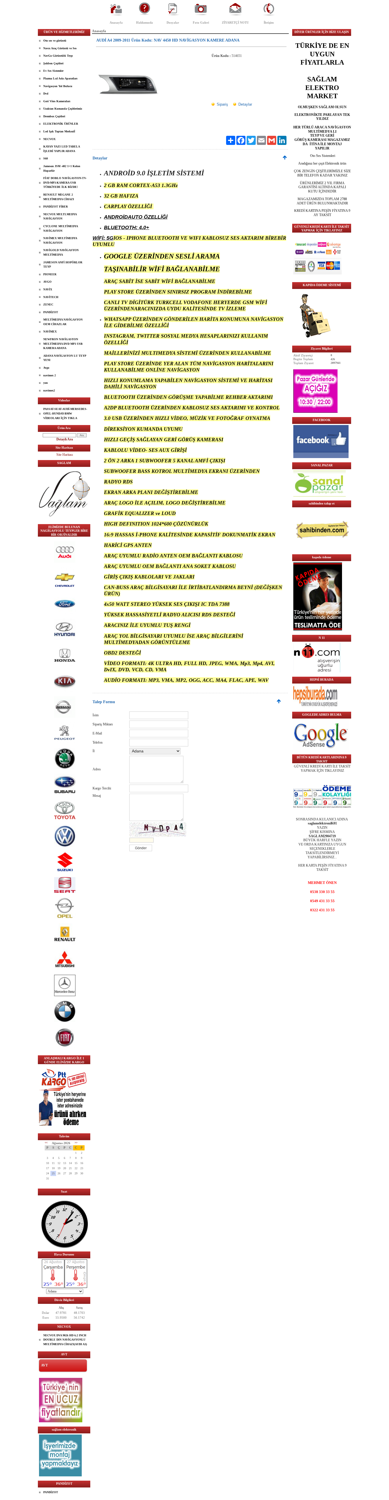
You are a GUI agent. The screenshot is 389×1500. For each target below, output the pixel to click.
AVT (44, 1365)
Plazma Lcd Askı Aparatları (60, 78)
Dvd (45, 93)
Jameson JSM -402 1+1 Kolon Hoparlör (61, 168)
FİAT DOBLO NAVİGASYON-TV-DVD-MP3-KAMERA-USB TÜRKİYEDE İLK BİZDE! (65, 182)
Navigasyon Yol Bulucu (57, 86)
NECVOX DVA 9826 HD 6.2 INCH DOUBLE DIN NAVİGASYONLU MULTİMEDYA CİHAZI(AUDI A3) (65, 1340)
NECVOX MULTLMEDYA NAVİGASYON (60, 216)
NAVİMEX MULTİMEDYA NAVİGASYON (60, 240)
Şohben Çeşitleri (53, 63)
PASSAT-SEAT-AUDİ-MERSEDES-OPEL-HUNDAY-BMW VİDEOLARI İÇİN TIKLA (65, 413)
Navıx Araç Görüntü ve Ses (60, 48)
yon (45, 382)
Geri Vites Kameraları (56, 101)
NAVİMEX (50, 331)
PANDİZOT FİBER (55, 206)
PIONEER (49, 274)
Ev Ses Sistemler (53, 70)
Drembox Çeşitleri (54, 116)
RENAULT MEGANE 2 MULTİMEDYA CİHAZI (58, 197)
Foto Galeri (201, 22)
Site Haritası (64, 455)
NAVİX (47, 289)
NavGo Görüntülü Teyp (58, 55)
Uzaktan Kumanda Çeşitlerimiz (62, 108)
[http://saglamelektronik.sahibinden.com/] (322, 549)
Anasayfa (116, 22)
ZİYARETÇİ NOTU (235, 22)
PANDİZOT (50, 312)
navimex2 (49, 390)
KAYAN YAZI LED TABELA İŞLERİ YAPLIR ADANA (61, 149)
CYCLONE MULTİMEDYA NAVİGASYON (60, 228)
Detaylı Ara (64, 439)
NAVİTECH (50, 297)
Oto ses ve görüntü (54, 40)
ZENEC (48, 304)
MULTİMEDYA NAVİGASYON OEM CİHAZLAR (63, 322)
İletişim (269, 22)
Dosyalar (173, 22)
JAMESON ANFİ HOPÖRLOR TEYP (62, 264)
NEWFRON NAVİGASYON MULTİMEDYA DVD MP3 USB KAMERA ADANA (63, 344)
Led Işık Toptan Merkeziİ (59, 131)
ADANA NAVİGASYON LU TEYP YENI (64, 358)
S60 (45, 158)
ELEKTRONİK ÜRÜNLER (60, 123)
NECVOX (49, 139)
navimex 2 (49, 375)
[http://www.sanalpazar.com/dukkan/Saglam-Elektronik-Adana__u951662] (319, 495)
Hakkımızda (144, 22)
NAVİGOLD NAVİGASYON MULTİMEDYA (61, 252)
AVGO (47, 281)
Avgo (46, 367)
